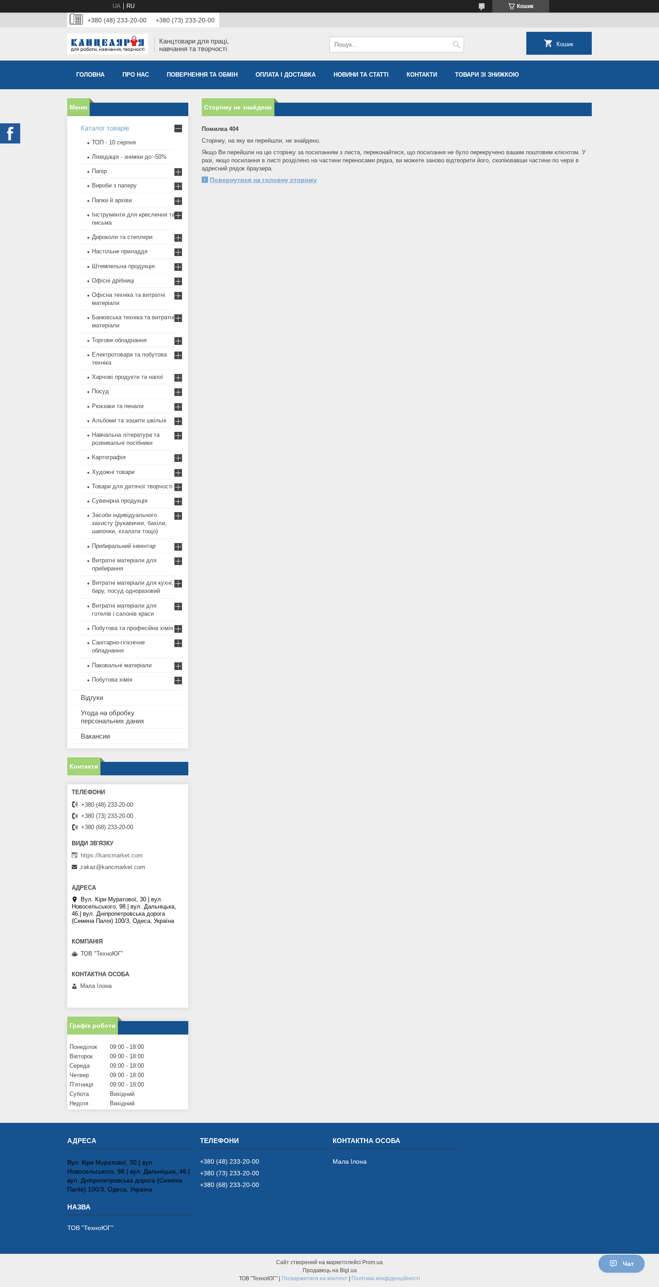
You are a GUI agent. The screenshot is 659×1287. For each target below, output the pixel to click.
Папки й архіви (112, 200)
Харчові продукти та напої (127, 377)
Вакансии (95, 736)
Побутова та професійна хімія (132, 628)
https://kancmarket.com (112, 855)
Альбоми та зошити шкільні (129, 420)
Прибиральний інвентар (124, 546)
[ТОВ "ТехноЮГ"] (107, 45)
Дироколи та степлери (122, 237)
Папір (99, 171)
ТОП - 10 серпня (114, 142)
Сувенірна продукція (119, 500)
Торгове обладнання (119, 340)
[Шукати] (456, 44)
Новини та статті (361, 74)
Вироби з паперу (114, 185)
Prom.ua (372, 1262)
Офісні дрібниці (113, 280)
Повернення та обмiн (202, 74)
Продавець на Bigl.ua (330, 1270)
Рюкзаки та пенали (117, 406)
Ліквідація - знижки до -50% (129, 156)
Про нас (135, 74)
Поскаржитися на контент (314, 1278)
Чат (628, 1263)
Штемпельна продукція (123, 266)
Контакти (422, 74)
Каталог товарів (105, 128)
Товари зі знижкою (487, 74)
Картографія (109, 457)
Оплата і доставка (286, 74)
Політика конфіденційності (385, 1278)
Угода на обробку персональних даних (112, 717)
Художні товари (113, 472)
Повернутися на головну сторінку (263, 179)
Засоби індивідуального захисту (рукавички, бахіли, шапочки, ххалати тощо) (129, 523)
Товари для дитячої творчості (132, 486)
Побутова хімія (112, 679)
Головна (90, 74)
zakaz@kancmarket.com (112, 867)
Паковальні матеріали (122, 665)
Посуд (100, 391)
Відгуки (92, 697)
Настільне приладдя (119, 251)
